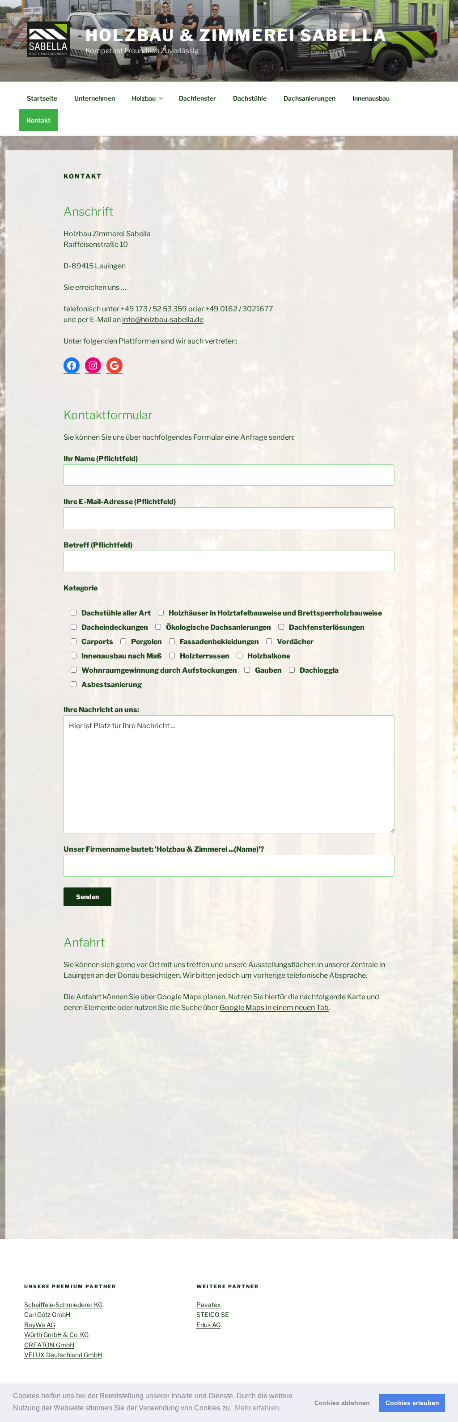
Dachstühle (250, 98)
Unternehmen (94, 98)
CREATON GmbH (49, 1345)
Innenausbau (371, 98)
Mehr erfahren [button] (257, 1408)
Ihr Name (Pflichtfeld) (101, 458)
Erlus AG (208, 1325)
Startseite (42, 98)
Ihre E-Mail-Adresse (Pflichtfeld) (120, 501)
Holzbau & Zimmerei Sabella (236, 35)
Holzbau (144, 98)
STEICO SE (212, 1314)
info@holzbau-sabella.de (163, 319)
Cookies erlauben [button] (412, 1402)
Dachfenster (197, 98)
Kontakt (39, 120)
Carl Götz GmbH (47, 1314)
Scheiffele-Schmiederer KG (63, 1304)
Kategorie (81, 588)
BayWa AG (39, 1325)
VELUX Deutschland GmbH (63, 1354)
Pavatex (208, 1304)
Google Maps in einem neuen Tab (274, 1007)
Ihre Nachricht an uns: (101, 709)
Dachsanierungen (309, 98)
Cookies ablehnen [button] (342, 1402)
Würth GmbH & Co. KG (56, 1334)
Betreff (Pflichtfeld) (98, 545)
